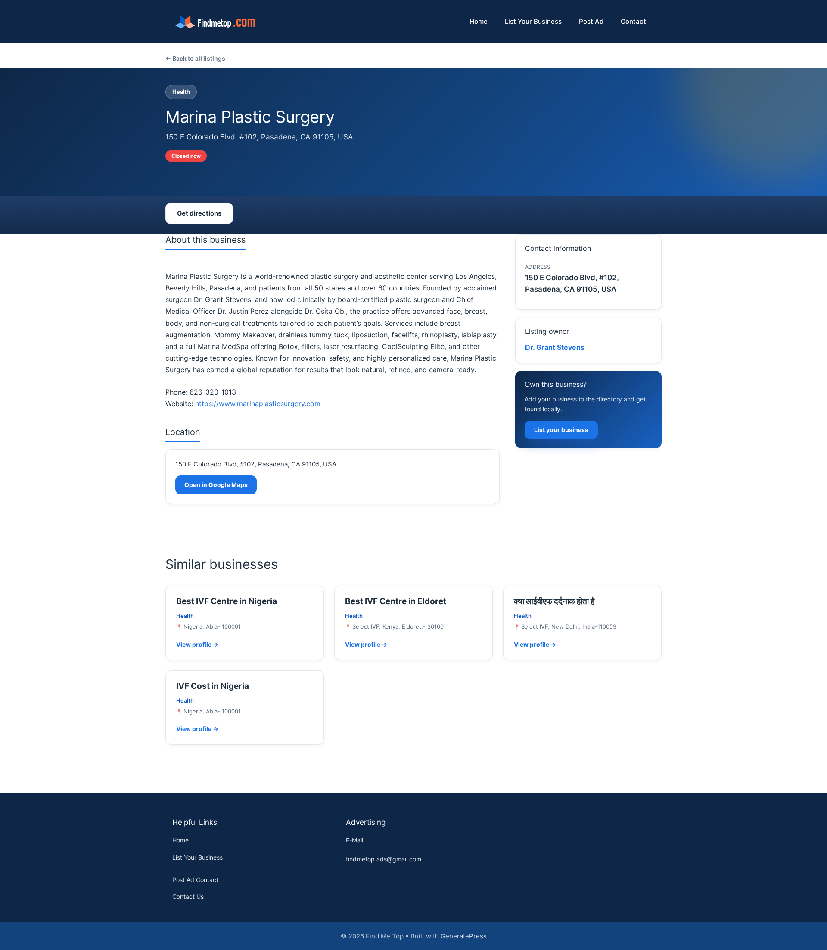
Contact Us (188, 896)
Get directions (199, 213)
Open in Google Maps (216, 484)
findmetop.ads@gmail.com (383, 859)
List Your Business (533, 21)
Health (181, 91)
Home (478, 21)
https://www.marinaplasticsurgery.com (257, 403)
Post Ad (591, 21)
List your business (561, 429)
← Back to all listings (195, 58)
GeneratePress (464, 936)
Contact (633, 21)
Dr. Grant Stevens (554, 347)
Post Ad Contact (195, 879)
